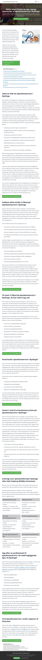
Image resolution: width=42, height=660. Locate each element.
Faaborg (17, 567)
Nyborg (27, 567)
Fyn (18, 629)
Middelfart (22, 567)
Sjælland (25, 629)
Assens (11, 569)
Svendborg (5, 569)
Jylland (13, 629)
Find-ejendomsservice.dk (10, 1)
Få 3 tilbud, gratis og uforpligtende (21, 18)
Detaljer (32, 655)
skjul (16, 69)
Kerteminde (33, 567)
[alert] (21, 655)
